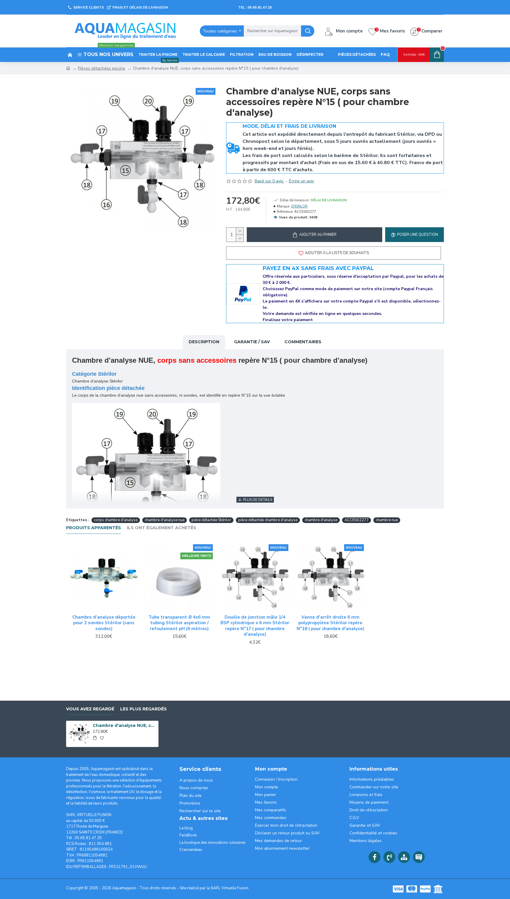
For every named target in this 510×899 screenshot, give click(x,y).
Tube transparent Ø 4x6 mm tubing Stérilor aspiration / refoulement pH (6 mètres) (179, 623)
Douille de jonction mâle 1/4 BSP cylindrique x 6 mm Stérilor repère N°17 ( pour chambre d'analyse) (254, 626)
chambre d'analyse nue (164, 520)
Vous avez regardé (90, 709)
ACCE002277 (356, 520)
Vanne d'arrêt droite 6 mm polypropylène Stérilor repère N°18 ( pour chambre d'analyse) (330, 623)
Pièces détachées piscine (101, 68)
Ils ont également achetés (161, 527)
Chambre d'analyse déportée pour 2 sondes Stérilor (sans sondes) (103, 623)
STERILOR (299, 206)
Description (204, 341)
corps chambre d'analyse (116, 520)
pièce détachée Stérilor (211, 520)
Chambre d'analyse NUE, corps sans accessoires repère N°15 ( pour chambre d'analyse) (124, 725)
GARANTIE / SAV (252, 341)
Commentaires (303, 341)
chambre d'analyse (321, 520)
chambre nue (387, 520)
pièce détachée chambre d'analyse (268, 520)
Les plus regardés (143, 709)
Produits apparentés (93, 527)
